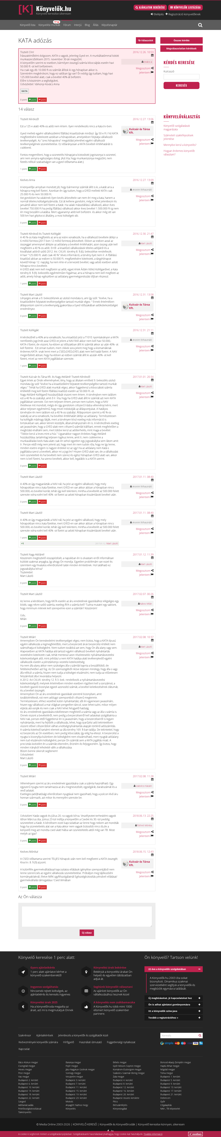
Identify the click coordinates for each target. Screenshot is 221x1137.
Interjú (78, 25)
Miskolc (69, 1101)
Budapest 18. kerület (28, 1094)
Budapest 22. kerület (28, 1097)
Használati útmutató (90, 1042)
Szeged (22, 1101)
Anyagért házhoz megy (77, 1105)
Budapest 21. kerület (171, 1094)
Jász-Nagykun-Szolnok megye (80, 1069)
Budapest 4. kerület (123, 1080)
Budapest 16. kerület (123, 1090)
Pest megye (24, 1073)
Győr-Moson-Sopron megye (127, 1065)
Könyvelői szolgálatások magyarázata (177, 127)
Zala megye (118, 1076)
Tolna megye (166, 1073)
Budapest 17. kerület (171, 1090)
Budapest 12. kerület (123, 1087)
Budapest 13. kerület (171, 1087)
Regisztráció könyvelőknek (184, 14)
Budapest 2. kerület (28, 1080)
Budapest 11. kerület (76, 1087)
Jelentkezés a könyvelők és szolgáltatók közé (83, 1035)
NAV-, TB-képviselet (170, 1108)
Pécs (115, 1101)
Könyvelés (71, 1108)
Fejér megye (72, 1065)
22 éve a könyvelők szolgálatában (167, 969)
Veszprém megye (74, 1076)
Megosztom (143, 68)
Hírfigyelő (68, 1042)
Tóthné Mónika (144, 825)
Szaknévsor (24, 1035)
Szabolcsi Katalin (143, 785)
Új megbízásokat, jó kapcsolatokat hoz (170, 998)
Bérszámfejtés (120, 1105)
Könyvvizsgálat (120, 1108)
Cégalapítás (166, 1105)
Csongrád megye (26, 1065)
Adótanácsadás (25, 1105)
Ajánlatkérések (44, 1035)
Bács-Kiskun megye (28, 1062)
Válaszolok (147, 40)
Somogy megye (73, 1073)
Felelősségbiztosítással (29, 1108)
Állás (95, 25)
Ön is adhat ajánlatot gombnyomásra (169, 1004)
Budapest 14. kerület (28, 1090)
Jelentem (144, 72)
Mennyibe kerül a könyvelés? (180, 145)
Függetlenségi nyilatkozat (121, 1042)
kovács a (147, 61)
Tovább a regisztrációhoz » (163, 1017)
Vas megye (23, 1076)
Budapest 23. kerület (76, 1097)
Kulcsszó (169, 71)
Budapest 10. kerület (28, 1087)
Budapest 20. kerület (123, 1094)
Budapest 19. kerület (76, 1094)
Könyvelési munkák (49, 23)
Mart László (146, 243)
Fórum (67, 25)
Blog (87, 25)
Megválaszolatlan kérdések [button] (181, 48)
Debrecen (165, 1097)
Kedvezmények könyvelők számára (38, 1042)
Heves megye (25, 1069)
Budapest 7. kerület (76, 1083)
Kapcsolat (24, 1049)
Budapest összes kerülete (126, 1097)
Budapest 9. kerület (170, 1083)
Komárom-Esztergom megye (127, 1069)
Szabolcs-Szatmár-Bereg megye (129, 1073)
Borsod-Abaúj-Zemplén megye (175, 1062)
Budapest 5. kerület (170, 1080)
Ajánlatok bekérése (152, 7)
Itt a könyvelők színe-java (162, 1011)
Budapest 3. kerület (76, 1080)
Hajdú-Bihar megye (169, 1065)
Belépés (159, 14)
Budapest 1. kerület (170, 1076)
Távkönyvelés (24, 1112)
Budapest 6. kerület (28, 1083)
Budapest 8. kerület (123, 1083)
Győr (162, 1101)
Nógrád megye (167, 1069)
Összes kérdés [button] (181, 40)
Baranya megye (73, 1062)
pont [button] (33, 99)
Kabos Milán (146, 603)
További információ (153, 1134)
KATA (25, 91)
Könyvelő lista (27, 25)
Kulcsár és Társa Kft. (139, 130)
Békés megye (120, 1062)
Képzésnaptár (109, 25)
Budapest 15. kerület (76, 1090)
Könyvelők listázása (187, 7)
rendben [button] (197, 1134)
